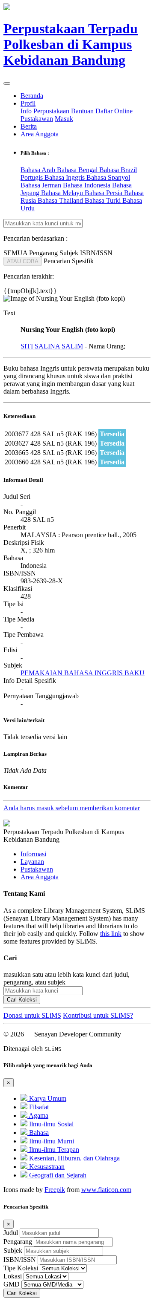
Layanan (32, 861)
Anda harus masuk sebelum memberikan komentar (71, 808)
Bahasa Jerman (42, 185)
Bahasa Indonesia (87, 185)
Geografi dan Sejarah (56, 1175)
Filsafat (38, 1107)
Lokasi (12, 1276)
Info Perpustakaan (45, 111)
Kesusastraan (46, 1166)
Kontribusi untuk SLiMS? (98, 1015)
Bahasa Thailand (61, 200)
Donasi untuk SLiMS (32, 1015)
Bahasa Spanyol (108, 177)
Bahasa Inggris (65, 177)
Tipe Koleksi (20, 1268)
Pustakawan (37, 118)
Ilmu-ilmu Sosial (50, 1124)
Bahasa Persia (104, 192)
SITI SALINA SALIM (52, 346)
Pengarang (17, 1241)
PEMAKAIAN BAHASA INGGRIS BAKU (83, 672)
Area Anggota (40, 134)
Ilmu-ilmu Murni (50, 1141)
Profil (28, 103)
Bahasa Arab (39, 169)
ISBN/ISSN (19, 1259)
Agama (37, 1115)
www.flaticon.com (106, 1189)
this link (110, 933)
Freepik (54, 1189)
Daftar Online (114, 111)
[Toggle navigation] (6, 83)
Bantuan (82, 111)
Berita (29, 126)
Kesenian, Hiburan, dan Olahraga (73, 1158)
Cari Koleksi (22, 999)
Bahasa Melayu (63, 192)
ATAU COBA (22, 261)
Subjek (12, 1250)
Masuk (64, 118)
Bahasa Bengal (78, 169)
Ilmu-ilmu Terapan (53, 1149)
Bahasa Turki (103, 200)
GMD (11, 1284)
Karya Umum (46, 1098)
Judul (10, 1232)
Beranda (32, 95)
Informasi (33, 854)
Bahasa (38, 1132)
